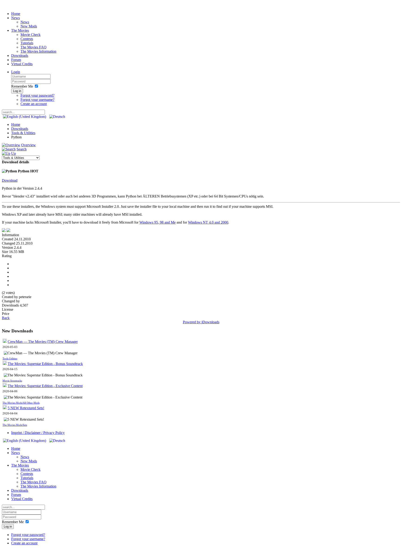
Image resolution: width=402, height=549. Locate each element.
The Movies (20, 30)
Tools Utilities (10, 358)
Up (13, 153)
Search (22, 149)
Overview (28, 145)
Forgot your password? (37, 95)
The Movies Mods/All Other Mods (21, 403)
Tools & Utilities (23, 133)
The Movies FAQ (33, 47)
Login (15, 72)
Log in (17, 91)
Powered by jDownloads (201, 322)
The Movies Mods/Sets (15, 425)
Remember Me (22, 86)
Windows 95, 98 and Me (157, 222)
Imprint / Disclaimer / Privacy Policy (38, 433)
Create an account (33, 104)
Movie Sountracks (12, 380)
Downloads (19, 56)
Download (9, 180)
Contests (26, 39)
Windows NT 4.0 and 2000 (208, 222)
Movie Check (30, 35)
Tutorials (26, 43)
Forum (16, 60)
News (15, 18)
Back (6, 318)
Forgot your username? (37, 100)
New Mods (28, 26)
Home (15, 14)
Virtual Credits (22, 64)
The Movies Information (38, 51)
